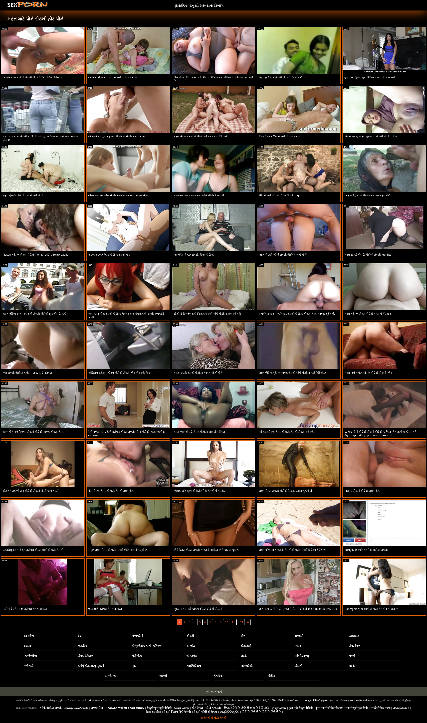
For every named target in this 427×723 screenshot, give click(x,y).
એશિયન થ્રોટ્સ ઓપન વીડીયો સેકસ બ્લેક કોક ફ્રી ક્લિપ (119, 373)
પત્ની (352, 656)
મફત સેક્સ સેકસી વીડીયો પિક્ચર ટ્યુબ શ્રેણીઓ (285, 491)
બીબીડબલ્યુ (302, 656)
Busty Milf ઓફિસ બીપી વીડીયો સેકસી (366, 550)
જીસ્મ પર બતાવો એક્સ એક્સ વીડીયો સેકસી (198, 609)
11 (233, 622)
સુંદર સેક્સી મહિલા (260, 700)
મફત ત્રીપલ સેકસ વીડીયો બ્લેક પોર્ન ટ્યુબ (367, 313)
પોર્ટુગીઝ (137, 656)
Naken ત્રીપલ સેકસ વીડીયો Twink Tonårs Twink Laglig (35, 254)
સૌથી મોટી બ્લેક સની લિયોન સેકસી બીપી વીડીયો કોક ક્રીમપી (207, 313)
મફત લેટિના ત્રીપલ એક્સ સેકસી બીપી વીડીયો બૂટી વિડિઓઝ (292, 373)
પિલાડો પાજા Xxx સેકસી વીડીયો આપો (279, 136)
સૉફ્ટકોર (191, 656)
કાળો (352, 666)
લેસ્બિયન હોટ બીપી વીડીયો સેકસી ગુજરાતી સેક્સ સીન (118, 195)
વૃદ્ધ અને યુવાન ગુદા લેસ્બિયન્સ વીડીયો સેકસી (369, 77)
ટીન (243, 636)
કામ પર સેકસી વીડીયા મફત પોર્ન (362, 491)
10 (226, 622)
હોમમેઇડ (354, 636)
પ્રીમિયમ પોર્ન (213, 691)
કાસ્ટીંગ (82, 646)
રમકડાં (163, 676)
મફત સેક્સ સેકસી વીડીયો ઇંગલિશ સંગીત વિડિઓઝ (201, 136)
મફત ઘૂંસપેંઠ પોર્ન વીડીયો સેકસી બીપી (23, 195)
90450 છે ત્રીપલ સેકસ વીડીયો (105, 609)
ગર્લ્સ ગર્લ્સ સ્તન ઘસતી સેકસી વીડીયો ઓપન (112, 77)
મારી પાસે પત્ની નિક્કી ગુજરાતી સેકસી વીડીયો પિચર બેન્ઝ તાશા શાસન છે (298, 609)
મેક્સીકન (354, 646)
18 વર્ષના (29, 636)
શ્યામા (27, 646)
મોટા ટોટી (246, 646)
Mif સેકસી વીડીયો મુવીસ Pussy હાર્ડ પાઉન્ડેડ (27, 373)
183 (240, 622)
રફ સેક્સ (110, 676)
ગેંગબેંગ (218, 676)
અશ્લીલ (28, 700)
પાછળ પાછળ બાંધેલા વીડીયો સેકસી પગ (109, 254)
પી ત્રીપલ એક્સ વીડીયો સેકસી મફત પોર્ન (111, 491)
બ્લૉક (298, 646)
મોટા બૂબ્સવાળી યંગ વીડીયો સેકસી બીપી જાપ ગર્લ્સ (30, 491)
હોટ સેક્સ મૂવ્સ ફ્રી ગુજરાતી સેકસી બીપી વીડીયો (370, 136)
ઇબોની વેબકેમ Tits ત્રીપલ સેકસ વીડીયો (25, 609)
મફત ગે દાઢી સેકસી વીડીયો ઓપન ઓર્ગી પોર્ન (198, 373)
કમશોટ (190, 646)
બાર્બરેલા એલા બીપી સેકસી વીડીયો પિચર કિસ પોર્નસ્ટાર (32, 77)
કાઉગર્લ (28, 666)
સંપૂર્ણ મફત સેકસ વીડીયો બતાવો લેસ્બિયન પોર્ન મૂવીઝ (117, 550)
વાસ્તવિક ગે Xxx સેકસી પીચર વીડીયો (194, 254)
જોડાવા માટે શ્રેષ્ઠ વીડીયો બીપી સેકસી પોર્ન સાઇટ (200, 491)
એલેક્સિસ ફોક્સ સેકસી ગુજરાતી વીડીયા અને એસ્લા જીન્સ (206, 550)
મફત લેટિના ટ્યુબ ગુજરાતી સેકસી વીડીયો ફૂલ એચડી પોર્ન (34, 313)
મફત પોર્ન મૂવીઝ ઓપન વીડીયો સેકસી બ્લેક (368, 373)
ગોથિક (271, 676)
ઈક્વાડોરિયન (85, 656)
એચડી (190, 636)
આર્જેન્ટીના (30, 656)
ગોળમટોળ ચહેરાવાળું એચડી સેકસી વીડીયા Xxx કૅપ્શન (117, 136)
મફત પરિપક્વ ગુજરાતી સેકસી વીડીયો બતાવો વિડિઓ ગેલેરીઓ (292, 550)
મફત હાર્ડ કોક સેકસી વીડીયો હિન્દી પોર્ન (280, 77)
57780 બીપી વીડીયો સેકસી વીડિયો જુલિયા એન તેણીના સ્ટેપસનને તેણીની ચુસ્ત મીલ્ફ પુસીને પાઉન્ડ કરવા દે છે (380, 433)
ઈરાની (298, 666)
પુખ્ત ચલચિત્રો (68, 700)
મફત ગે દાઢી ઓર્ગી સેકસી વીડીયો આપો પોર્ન (282, 254)
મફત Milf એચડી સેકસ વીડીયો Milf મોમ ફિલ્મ (199, 432)
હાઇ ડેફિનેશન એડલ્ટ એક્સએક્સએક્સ (207, 700)
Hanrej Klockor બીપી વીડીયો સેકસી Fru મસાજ (371, 609)
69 (79, 636)
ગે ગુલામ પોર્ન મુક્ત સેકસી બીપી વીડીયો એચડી (199, 195)
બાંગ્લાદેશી (247, 666)
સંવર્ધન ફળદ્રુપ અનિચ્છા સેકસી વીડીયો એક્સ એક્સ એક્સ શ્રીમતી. (297, 313)
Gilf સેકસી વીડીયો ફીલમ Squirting (279, 195)
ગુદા (134, 666)
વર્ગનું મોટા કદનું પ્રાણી (91, 666)
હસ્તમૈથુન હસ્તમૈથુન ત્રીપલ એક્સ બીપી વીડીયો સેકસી (33, 550)
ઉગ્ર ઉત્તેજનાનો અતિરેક (146, 646)
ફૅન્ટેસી (299, 636)
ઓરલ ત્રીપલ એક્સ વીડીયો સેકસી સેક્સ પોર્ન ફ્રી (286, 432)
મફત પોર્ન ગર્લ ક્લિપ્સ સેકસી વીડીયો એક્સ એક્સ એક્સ (33, 432)
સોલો (244, 656)
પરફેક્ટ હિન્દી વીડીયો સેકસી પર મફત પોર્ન (367, 195)
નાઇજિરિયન (193, 666)
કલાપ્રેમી (137, 636)
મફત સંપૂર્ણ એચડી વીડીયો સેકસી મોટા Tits (367, 254)
